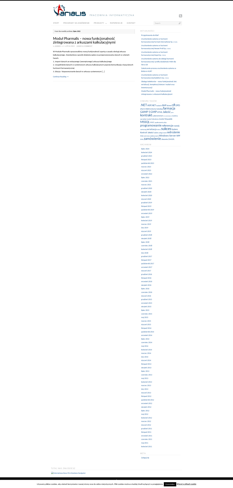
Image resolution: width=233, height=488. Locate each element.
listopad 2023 (146, 160)
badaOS (159, 106)
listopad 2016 (146, 278)
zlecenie (164, 139)
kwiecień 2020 (146, 196)
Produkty (99, 23)
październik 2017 (147, 264)
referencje (167, 125)
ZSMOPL (171, 139)
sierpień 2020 (146, 192)
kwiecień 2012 (146, 418)
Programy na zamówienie (76, 23)
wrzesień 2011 (146, 436)
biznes (169, 106)
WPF (178, 136)
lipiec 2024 (145, 149)
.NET (143, 105)
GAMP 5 (145, 112)
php (165, 122)
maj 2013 (144, 378)
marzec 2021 (146, 185)
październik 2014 (147, 332)
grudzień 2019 (146, 203)
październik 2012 (147, 400)
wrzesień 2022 (146, 174)
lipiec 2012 (145, 411)
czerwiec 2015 (146, 314)
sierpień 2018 (146, 239)
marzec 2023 (146, 167)
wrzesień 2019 (146, 214)
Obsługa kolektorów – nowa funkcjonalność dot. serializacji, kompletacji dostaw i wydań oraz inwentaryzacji (159, 85)
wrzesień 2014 (146, 335)
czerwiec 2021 (146, 181)
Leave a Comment (84, 46)
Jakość (167, 112)
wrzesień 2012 (146, 404)
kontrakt (146, 115)
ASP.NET (151, 105)
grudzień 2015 (146, 300)
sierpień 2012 (146, 407)
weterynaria (154, 136)
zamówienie (152, 139)
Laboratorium (158, 116)
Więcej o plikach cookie (186, 484)
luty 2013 (144, 389)
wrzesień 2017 (146, 267)
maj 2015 (144, 317)
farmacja (169, 108)
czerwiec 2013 (146, 375)
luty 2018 (144, 253)
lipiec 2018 (145, 242)
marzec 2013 (146, 386)
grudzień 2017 (146, 257)
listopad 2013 (146, 364)
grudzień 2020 (146, 188)
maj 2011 (144, 443)
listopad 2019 (146, 206)
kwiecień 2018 (146, 249)
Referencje (116, 23)
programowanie (150, 125)
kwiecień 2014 (146, 350)
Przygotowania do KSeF (150, 35)
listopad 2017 (146, 260)
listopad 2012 (146, 396)
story (159, 129)
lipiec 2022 (145, 178)
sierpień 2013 (146, 368)
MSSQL (145, 122)
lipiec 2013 (145, 371)
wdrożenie (173, 132)
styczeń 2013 (146, 393)
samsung (143, 129)
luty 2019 (144, 228)
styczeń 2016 (146, 296)
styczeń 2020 (146, 199)
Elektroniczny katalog (154, 109)
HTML (159, 112)
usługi (160, 133)
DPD (177, 105)
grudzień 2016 (146, 274)
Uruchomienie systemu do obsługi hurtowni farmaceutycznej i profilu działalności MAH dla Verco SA (158, 62)
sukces (166, 129)
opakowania (159, 122)
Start (56, 23)
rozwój (176, 126)
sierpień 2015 (146, 307)
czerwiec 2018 (146, 246)
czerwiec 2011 (146, 439)
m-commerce (167, 116)
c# (173, 105)
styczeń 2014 (146, 360)
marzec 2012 (146, 421)
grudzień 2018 (146, 235)
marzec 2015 (146, 321)
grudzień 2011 (146, 429)
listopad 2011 (146, 432)
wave (165, 133)
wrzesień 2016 (146, 282)
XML (141, 139)
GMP (153, 112)
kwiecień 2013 (146, 382)
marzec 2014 (146, 353)
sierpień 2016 (146, 285)
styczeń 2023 (146, 170)
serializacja (152, 129)
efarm (142, 109)
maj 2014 (144, 346)
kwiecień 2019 (146, 221)
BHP (164, 105)
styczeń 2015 (146, 325)
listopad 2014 (146, 328)
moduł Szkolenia (152, 119)
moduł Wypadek (165, 119)
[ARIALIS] (93, 16)
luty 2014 (144, 357)
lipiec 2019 (145, 217)
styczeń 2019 (146, 231)
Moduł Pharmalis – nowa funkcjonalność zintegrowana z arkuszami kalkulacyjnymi (84, 40)
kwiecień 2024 (146, 153)
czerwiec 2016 (146, 292)
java (172, 112)
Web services (145, 136)
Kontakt (131, 23)
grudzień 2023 (146, 156)
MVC (152, 122)
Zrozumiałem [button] (170, 484)
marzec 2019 (146, 224)
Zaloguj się (145, 458)
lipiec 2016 (145, 289)
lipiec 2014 (145, 339)
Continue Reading (60, 77)
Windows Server (167, 136)
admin (58, 46)
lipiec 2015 (145, 310)
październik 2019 (147, 210)
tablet (156, 133)
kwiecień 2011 (146, 447)
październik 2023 (147, 163)
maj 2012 (144, 414)
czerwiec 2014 (146, 343)
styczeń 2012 (146, 425)
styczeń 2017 (146, 271)
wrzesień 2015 (146, 303)
